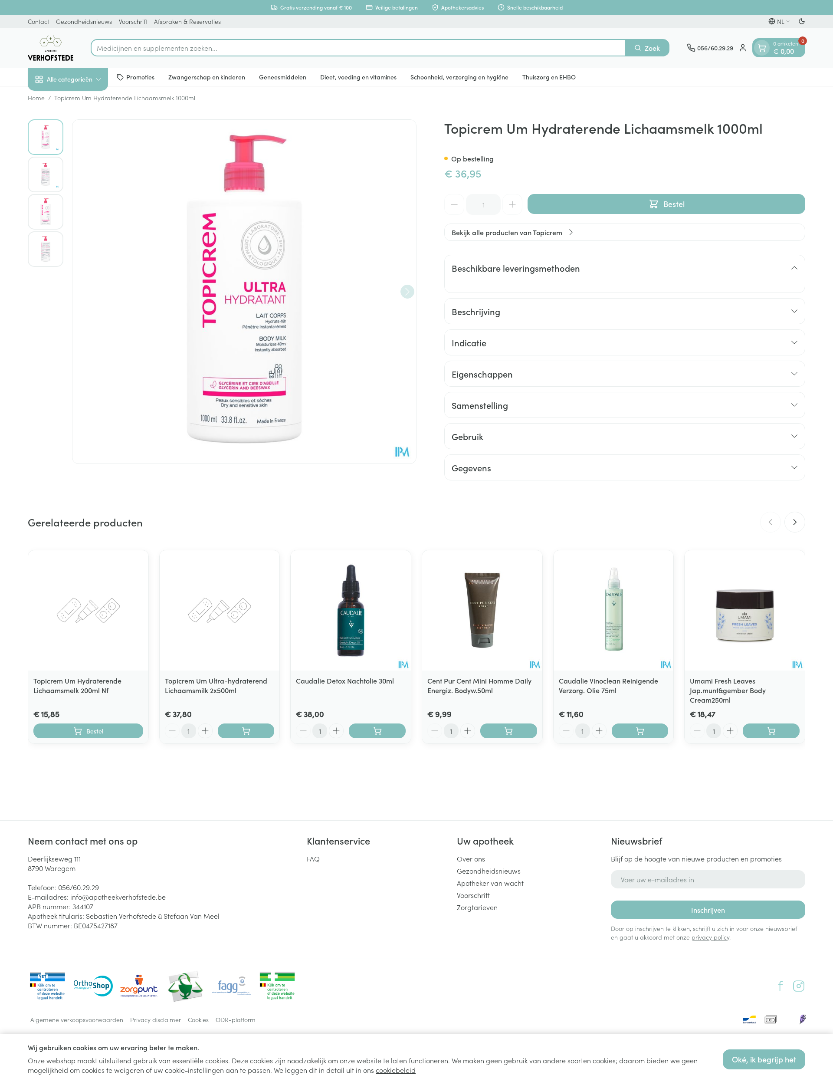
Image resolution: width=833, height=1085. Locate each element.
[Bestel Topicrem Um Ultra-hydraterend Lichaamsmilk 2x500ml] (246, 730)
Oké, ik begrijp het (764, 1059)
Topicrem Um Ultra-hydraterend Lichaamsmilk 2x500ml (216, 685)
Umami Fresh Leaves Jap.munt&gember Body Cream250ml (728, 690)
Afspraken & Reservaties (187, 21)
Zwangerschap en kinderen (206, 76)
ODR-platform (236, 1019)
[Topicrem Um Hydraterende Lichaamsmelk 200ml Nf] (88, 610)
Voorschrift (133, 21)
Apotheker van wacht (490, 883)
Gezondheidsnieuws (84, 21)
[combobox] (358, 47)
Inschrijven (708, 909)
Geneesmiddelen (282, 76)
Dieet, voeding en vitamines (358, 76)
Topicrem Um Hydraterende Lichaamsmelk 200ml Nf (77, 685)
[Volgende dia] (794, 522)
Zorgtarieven (477, 907)
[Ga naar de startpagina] (50, 48)
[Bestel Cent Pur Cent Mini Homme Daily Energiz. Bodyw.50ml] (508, 730)
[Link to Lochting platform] (802, 1019)
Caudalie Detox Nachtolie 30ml (345, 680)
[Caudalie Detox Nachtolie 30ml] (351, 610)
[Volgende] (407, 292)
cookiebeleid (396, 1070)
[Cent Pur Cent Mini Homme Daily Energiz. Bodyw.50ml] (482, 610)
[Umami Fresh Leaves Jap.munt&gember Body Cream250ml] (745, 610)
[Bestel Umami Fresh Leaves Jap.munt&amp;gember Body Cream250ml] (771, 730)
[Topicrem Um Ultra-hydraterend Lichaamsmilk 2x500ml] (220, 610)
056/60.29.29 (78, 887)
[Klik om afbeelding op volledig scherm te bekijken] (244, 292)
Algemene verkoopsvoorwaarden (76, 1019)
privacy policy (710, 937)
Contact (38, 21)
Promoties (140, 76)
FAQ (313, 858)
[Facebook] (780, 986)
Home (36, 97)
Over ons (471, 858)
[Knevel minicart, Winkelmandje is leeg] (762, 48)
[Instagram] (798, 986)
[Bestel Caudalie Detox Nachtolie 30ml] (377, 730)
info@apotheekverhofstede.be (118, 896)
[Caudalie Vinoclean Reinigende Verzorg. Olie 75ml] (614, 610)
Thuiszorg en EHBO (549, 76)
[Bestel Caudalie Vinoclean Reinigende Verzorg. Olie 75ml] (640, 730)
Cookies (198, 1019)
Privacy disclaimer (155, 1019)
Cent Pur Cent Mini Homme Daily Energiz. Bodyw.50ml (479, 685)
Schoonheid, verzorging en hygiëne (459, 76)
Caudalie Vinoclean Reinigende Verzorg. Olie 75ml (608, 685)
